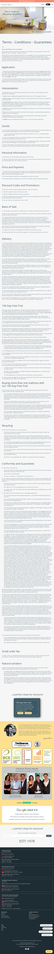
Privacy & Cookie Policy (5, 917)
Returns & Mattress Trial (33, 914)
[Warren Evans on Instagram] (28, 949)
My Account (3, 913)
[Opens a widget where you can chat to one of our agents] (49, 951)
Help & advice (3, 927)
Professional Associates (33, 917)
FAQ (2, 928)
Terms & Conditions (4, 916)
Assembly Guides (32, 918)
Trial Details (20, 713)
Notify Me (49, 835)
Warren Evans (6, 5)
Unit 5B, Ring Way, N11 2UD (9, 898)
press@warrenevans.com (36, 940)
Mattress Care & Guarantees (34, 916)
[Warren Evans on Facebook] (26, 949)
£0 (48, 4)
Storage (2, 926)
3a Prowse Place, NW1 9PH (9, 854)
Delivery (30, 913)
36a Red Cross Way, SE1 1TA (9, 868)
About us (3, 914)
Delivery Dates (28, 713)
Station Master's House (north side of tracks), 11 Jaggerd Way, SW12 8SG (17, 883)
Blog (2, 930)
